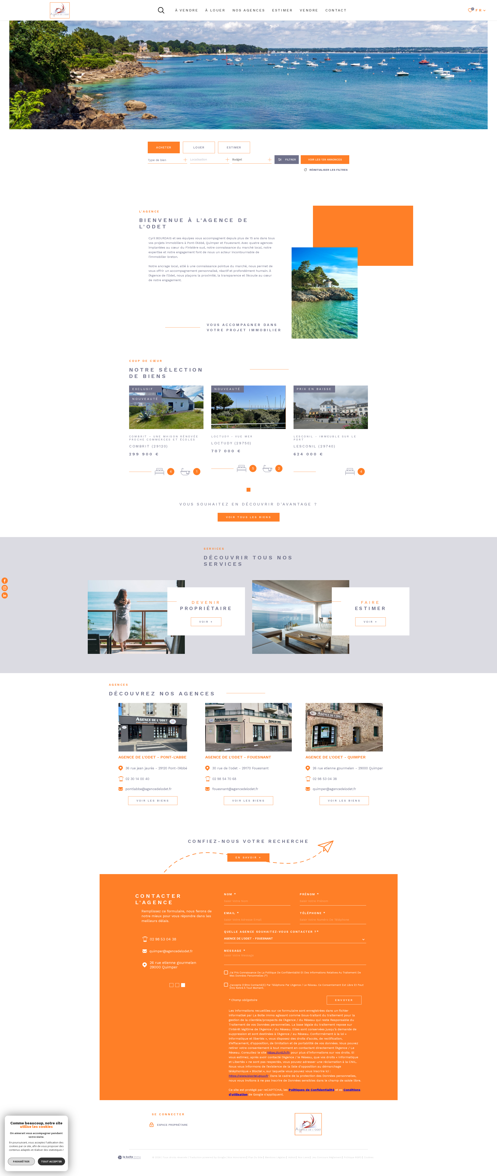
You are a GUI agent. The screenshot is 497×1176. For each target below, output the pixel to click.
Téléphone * (313, 913)
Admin (291, 1157)
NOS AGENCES (248, 10)
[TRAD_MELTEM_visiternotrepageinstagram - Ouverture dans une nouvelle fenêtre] (5, 588)
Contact (336, 10)
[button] (248, 490)
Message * (235, 950)
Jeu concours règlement (326, 1157)
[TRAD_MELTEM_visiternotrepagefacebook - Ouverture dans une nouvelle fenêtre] (5, 580)
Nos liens (303, 1157)
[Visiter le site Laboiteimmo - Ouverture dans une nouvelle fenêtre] (129, 1157)
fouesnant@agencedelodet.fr (235, 789)
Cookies (369, 1157)
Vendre (309, 10)
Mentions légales (275, 1157)
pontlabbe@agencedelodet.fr (148, 789)
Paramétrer (21, 1161)
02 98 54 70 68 (224, 779)
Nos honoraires (237, 1157)
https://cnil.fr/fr (278, 1052)
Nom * (230, 894)
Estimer (234, 147)
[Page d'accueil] (60, 10)
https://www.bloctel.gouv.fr (248, 1076)
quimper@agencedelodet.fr (334, 789)
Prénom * (309, 894)
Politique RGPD (352, 1157)
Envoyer (344, 1000)
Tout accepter (51, 1161)
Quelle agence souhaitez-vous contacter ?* (271, 931)
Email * (231, 913)
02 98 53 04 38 (325, 779)
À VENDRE (186, 10)
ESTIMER (282, 10)
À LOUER (215, 10)
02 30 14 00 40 (137, 779)
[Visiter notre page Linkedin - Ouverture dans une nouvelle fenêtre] (5, 595)
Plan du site (255, 1157)
